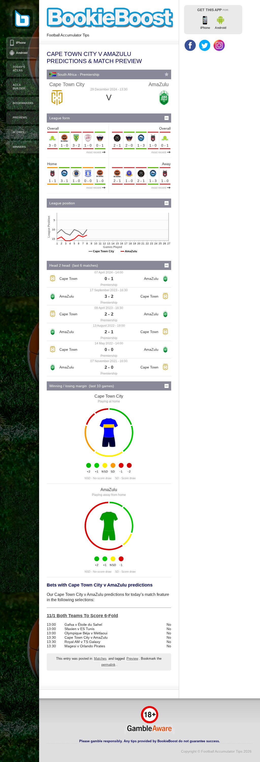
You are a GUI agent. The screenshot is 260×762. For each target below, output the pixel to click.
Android (21, 53)
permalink (108, 665)
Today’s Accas (19, 68)
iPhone (21, 43)
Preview (132, 658)
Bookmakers (23, 103)
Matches (100, 658)
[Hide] (167, 118)
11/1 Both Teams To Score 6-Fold (82, 615)
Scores (18, 132)
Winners (19, 146)
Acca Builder (19, 86)
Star (167, 74)
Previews (20, 117)
